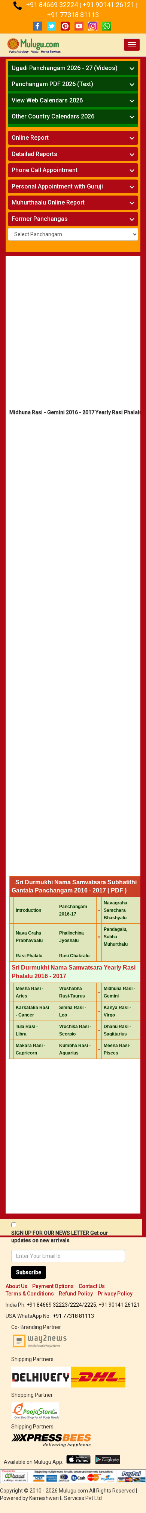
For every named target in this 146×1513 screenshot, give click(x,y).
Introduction (28, 910)
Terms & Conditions (30, 1294)
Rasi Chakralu (74, 955)
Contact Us (92, 1286)
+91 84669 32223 (47, 1305)
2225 (90, 1305)
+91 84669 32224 (52, 5)
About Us (16, 1286)
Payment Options (53, 1286)
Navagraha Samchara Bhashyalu (115, 910)
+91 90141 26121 (109, 5)
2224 (76, 1305)
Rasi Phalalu (29, 955)
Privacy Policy (115, 1294)
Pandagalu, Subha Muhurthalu (116, 937)
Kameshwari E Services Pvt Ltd (65, 1498)
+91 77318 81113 (73, 15)
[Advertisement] (73, 334)
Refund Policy (76, 1294)
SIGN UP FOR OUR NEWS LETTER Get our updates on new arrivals (59, 1236)
